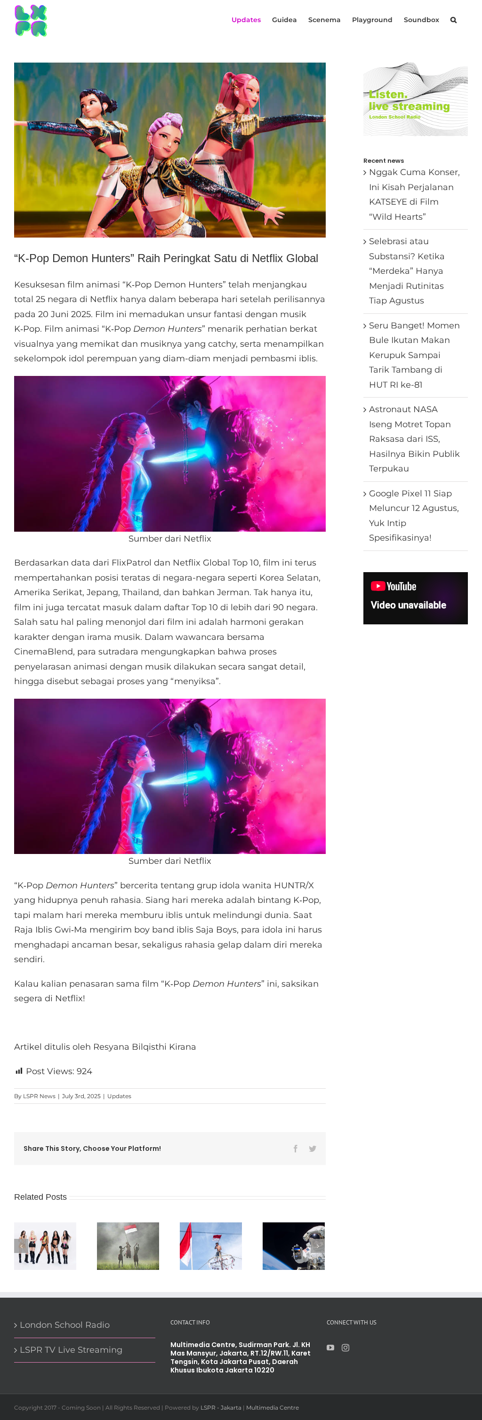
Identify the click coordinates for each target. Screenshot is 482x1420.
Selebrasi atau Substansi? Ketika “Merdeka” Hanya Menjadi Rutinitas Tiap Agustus (407, 271)
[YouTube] (330, 1347)
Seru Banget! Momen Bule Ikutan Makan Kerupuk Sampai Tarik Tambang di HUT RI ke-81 (414, 355)
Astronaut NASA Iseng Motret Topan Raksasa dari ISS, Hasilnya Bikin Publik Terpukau (414, 439)
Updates (119, 1096)
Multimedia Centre (272, 1407)
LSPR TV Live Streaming (71, 1350)
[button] (453, 19)
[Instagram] (345, 1347)
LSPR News (39, 1096)
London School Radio (65, 1325)
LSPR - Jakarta (221, 1407)
